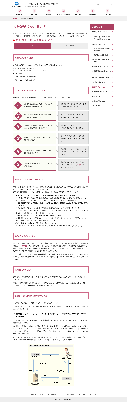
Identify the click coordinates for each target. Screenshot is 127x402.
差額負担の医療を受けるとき (100, 77)
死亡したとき (96, 105)
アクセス (42, 394)
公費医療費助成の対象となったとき (101, 72)
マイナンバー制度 (69, 394)
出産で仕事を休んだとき (99, 101)
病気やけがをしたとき (99, 44)
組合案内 (33, 394)
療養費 (24, 246)
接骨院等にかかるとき (99, 87)
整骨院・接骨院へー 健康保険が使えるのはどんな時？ (34, 40)
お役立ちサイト (82, 394)
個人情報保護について (54, 394)
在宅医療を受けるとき (99, 82)
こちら (79, 165)
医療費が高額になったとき (100, 66)
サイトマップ (93, 394)
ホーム (17, 18)
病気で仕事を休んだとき (99, 91)
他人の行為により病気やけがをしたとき (101, 60)
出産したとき (96, 96)
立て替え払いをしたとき (99, 32)
